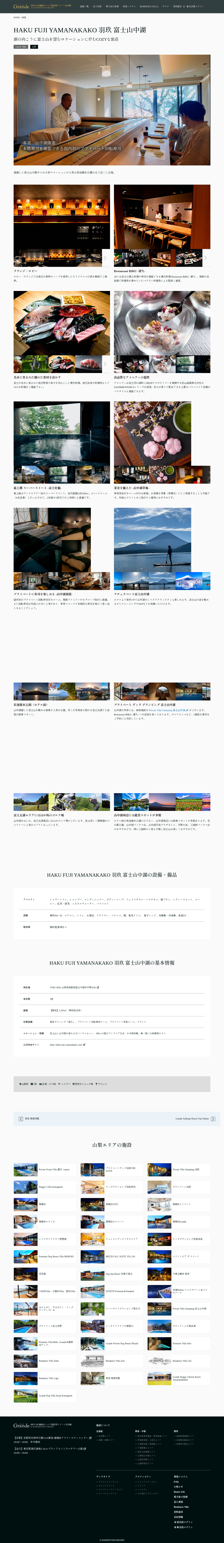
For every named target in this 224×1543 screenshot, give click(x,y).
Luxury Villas (21, 47)
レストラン (142, 1490)
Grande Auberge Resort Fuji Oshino (193, 1118)
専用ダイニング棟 (84, 1084)
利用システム (129, 6)
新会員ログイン (185, 1527)
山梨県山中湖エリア (146, 1456)
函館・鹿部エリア (106, 1440)
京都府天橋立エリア (185, 1444)
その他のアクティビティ (148, 1493)
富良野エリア (105, 1436)
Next (105, 258)
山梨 (34, 47)
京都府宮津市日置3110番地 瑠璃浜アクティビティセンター (55, 1438)
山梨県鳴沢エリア (145, 1463)
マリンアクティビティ (147, 1482)
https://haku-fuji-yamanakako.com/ (66, 1045)
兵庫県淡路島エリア (185, 1440)
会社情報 (178, 1517)
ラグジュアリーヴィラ (108, 1482)
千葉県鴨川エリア (145, 1448)
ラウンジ (102, 1084)
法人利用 (97, 6)
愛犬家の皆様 (112, 6)
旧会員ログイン (196, 6)
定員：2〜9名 (49, 1084)
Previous (18, 258)
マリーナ (141, 1486)
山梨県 (24, 1084)
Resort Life (179, 1492)
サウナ (166, 6)
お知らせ (178, 1487)
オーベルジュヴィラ (107, 1493)
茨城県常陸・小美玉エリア (149, 1440)
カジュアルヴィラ (106, 1486)
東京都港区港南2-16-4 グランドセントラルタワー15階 (53, 1448)
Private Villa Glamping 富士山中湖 (167, 710)
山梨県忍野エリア (145, 1459)
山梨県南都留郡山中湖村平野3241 (79, 987)
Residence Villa (149, 6)
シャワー (65, 1084)
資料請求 (177, 6)
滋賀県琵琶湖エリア (185, 1436)
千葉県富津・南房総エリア (149, 1444)
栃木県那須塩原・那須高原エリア (152, 1436)
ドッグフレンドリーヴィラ (110, 1490)
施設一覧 (84, 6)
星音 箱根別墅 (31, 1118)
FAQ (176, 1482)
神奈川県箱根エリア (146, 1452)
